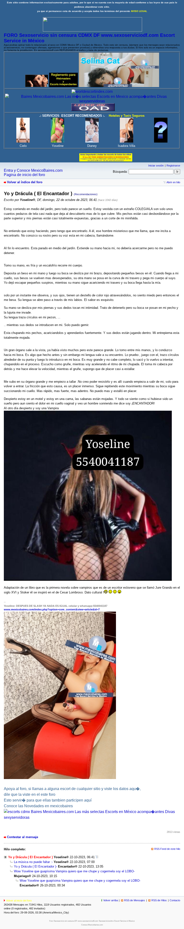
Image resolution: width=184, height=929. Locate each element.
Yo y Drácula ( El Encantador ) (35, 866)
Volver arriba (110, 900)
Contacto (175, 900)
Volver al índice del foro (24, 182)
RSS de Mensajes (134, 900)
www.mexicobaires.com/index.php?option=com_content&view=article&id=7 (52, 609)
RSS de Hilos (159, 900)
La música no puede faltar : (33, 862)
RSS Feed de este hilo (167, 848)
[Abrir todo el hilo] (97, 857)
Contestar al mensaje (22, 837)
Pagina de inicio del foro (24, 175)
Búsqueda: (120, 171)
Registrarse (173, 165)
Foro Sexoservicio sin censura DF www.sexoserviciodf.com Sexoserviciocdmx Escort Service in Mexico (92, 921)
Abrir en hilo (173, 182)
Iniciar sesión (156, 165)
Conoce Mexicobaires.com (92, 925)
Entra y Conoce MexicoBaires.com (33, 170)
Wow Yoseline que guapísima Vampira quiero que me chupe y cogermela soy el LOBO (74, 871)
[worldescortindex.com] (92, 91)
